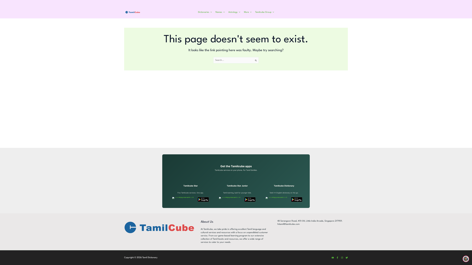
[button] (210, 12)
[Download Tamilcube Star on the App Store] (183, 199)
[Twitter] (347, 258)
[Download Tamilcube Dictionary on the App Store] (277, 199)
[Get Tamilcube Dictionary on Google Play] (296, 199)
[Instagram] (342, 258)
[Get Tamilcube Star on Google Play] (203, 199)
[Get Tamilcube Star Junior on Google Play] (249, 199)
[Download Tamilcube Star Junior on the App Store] (230, 199)
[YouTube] (333, 258)
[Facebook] (337, 258)
